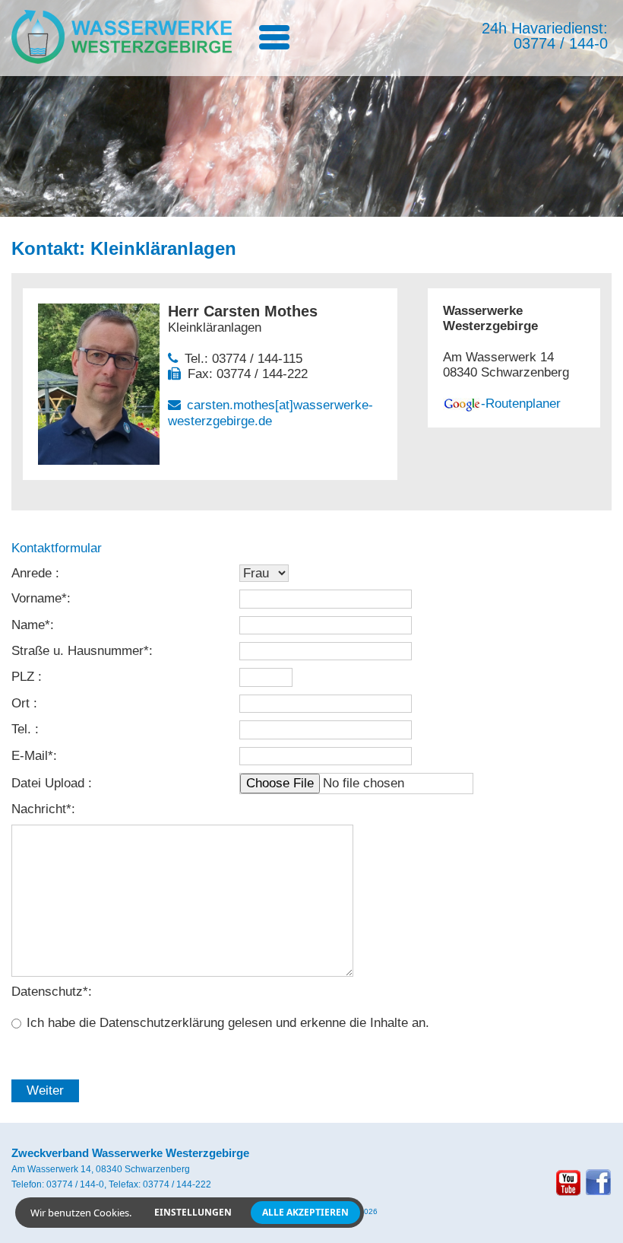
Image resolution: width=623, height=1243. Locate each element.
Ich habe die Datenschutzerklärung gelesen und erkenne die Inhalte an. (228, 1023)
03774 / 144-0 (561, 43)
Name (30, 625)
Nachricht (41, 809)
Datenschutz (49, 991)
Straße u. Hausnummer (80, 651)
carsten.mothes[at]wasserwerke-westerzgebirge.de (270, 413)
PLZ (24, 676)
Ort (22, 703)
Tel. (23, 729)
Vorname (39, 598)
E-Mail (32, 756)
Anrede (33, 573)
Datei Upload (49, 783)
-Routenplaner (521, 403)
